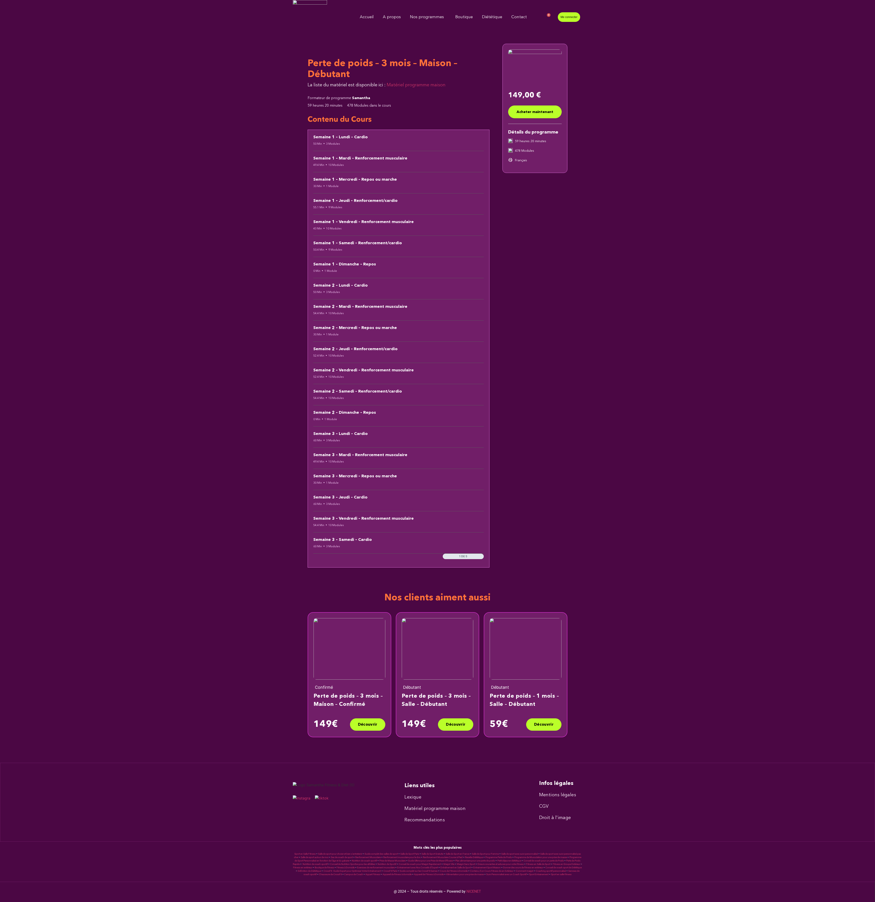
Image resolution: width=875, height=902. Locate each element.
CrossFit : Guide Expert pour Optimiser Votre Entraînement (352, 871)
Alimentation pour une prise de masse (465, 874)
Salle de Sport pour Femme (485, 854)
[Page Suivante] (481, 556)
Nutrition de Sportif (387, 864)
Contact (519, 17)
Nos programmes (427, 17)
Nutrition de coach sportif (364, 860)
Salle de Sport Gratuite (432, 854)
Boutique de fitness (324, 867)
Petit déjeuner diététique (509, 860)
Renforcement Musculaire (368, 857)
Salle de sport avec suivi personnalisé (519, 854)
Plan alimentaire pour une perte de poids (475, 860)
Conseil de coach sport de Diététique (564, 867)
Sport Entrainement (538, 874)
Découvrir (367, 725)
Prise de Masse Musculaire (392, 860)
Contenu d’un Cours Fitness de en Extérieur (491, 871)
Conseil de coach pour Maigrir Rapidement (420, 864)
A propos (392, 17)
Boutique (464, 17)
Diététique (492, 17)
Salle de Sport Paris (409, 854)
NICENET (473, 891)
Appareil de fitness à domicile (397, 874)
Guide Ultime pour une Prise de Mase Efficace (430, 860)
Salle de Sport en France (457, 854)
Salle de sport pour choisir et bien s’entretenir (340, 854)
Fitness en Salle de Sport (538, 864)
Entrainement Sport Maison (487, 867)
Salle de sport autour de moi (314, 857)
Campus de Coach (353, 874)
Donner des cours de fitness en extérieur (523, 867)
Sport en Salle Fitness (305, 854)
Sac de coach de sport (342, 857)
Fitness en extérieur (302, 867)
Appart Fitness (372, 874)
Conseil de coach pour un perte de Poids (544, 860)
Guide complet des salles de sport (381, 854)
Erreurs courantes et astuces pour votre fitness (501, 864)
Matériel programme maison (416, 85)
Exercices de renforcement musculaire (376, 867)
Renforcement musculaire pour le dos (401, 857)
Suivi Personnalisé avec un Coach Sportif (506, 874)
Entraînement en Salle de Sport (455, 867)
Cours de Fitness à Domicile (454, 871)
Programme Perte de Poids (498, 857)
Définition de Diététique (309, 871)
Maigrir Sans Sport (466, 864)
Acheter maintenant (535, 112)
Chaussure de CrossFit (330, 874)
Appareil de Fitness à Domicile (429, 874)
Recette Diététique (474, 857)
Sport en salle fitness (561, 874)
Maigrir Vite (448, 864)
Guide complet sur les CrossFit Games (419, 871)
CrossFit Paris (390, 871)
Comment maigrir (524, 871)
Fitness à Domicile (346, 867)
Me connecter (569, 17)
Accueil (367, 17)
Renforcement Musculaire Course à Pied (443, 857)
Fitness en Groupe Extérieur (566, 864)
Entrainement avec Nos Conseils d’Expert (417, 867)
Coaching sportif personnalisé (551, 871)
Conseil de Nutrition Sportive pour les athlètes (352, 864)
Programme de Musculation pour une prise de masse (540, 857)
